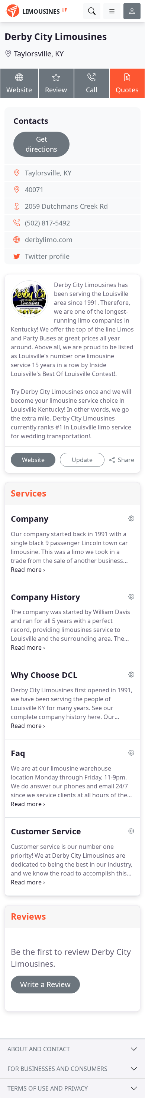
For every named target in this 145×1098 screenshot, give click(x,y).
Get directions (41, 144)
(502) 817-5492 (47, 222)
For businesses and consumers (57, 1069)
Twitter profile (47, 256)
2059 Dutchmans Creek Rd (66, 206)
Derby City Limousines (55, 36)
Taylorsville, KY (39, 54)
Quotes (127, 89)
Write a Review (45, 984)
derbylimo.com (48, 239)
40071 (34, 189)
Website (19, 89)
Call (91, 89)
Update (82, 460)
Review (56, 89)
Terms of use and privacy (47, 1088)
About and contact (38, 1049)
